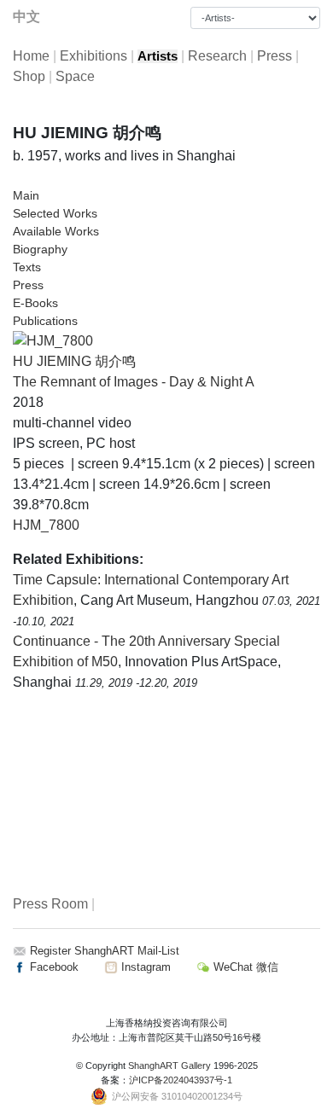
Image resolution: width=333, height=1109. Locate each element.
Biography (40, 249)
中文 (26, 16)
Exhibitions (93, 56)
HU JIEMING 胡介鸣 (74, 361)
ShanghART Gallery (169, 1065)
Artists (157, 56)
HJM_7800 (46, 525)
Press (274, 56)
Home (31, 56)
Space (75, 76)
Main (26, 195)
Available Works (56, 231)
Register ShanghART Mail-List (104, 950)
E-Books (35, 303)
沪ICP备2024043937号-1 (180, 1080)
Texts (27, 267)
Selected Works (55, 213)
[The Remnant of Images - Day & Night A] (53, 340)
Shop (29, 76)
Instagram (144, 967)
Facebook (52, 967)
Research (217, 56)
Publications (45, 321)
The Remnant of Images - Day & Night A (133, 382)
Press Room (50, 904)
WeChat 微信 (244, 967)
